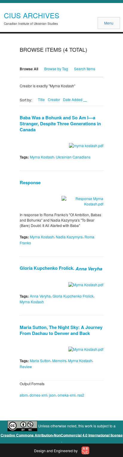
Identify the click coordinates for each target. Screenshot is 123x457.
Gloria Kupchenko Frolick (73, 295)
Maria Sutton (40, 360)
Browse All (29, 68)
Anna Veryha (40, 295)
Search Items (84, 68)
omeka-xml (67, 394)
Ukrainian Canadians (73, 156)
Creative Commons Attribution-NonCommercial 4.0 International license (62, 435)
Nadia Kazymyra (69, 236)
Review (26, 366)
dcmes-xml (38, 394)
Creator (54, 99)
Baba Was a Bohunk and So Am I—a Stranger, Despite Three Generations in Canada (60, 123)
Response (30, 182)
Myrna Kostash (42, 156)
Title (41, 99)
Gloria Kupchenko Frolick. (61, 268)
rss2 (80, 394)
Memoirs (59, 360)
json (52, 394)
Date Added (73, 99)
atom (24, 394)
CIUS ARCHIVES (31, 15)
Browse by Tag (56, 68)
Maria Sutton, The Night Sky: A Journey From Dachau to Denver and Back (61, 330)
